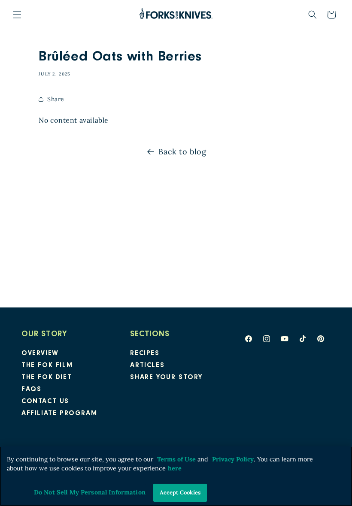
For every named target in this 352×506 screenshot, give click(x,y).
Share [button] (55, 99)
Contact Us (45, 401)
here (175, 468)
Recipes (144, 353)
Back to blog (182, 152)
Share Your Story (166, 377)
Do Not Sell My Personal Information (90, 492)
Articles (147, 365)
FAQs (31, 389)
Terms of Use (176, 459)
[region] (176, 476)
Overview (40, 353)
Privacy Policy (233, 459)
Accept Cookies (180, 492)
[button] (17, 14)
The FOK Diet (46, 377)
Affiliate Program (59, 413)
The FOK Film (47, 365)
